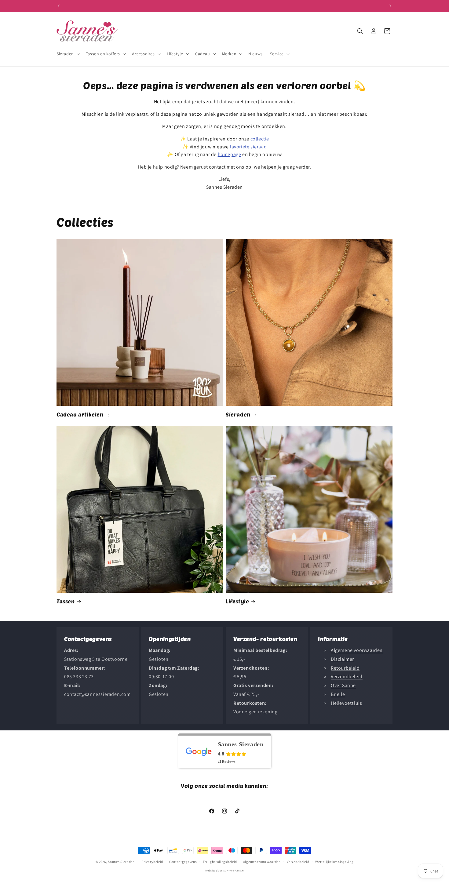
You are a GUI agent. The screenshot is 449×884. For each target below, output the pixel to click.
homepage (229, 154)
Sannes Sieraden (121, 862)
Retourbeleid (345, 668)
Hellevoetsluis (346, 703)
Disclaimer (342, 659)
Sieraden (238, 414)
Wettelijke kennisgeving (334, 862)
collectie (259, 139)
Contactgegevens (183, 862)
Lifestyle (237, 601)
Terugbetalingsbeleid (220, 862)
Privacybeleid (152, 862)
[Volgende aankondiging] (390, 6)
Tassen (66, 601)
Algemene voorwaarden (357, 650)
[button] (67, 53)
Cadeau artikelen (80, 414)
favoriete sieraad (248, 147)
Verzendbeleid (347, 677)
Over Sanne (343, 685)
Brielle (338, 694)
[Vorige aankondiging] (58, 6)
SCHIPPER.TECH (233, 870)
